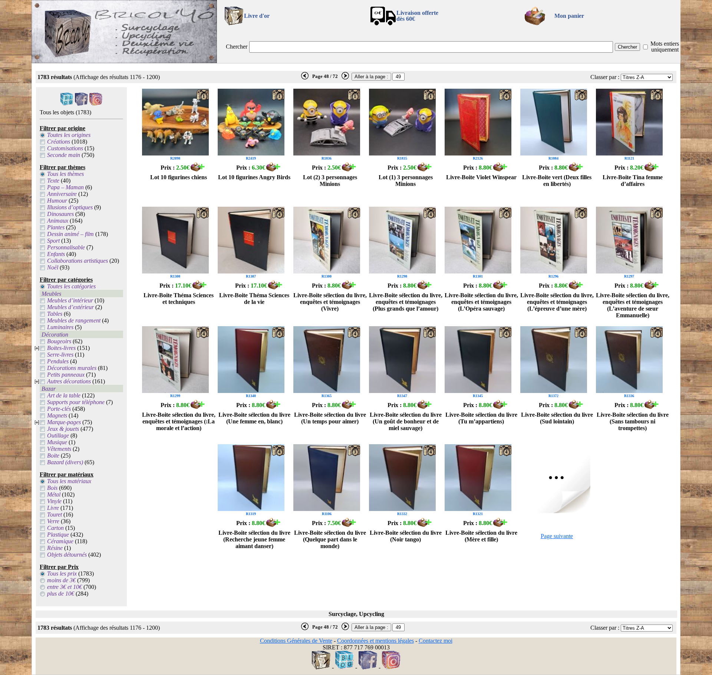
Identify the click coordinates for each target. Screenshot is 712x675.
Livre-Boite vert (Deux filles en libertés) (556, 180)
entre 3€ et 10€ (64, 587)
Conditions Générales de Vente (296, 641)
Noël (52, 267)
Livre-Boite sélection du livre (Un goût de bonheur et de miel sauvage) (406, 421)
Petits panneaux (66, 374)
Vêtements (59, 449)
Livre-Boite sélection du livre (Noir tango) (406, 536)
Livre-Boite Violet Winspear (481, 177)
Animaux (57, 220)
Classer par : (604, 77)
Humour (57, 200)
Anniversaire (62, 194)
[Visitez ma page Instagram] (95, 104)
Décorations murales (71, 368)
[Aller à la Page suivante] (557, 511)
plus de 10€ (60, 593)
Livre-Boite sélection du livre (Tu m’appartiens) (481, 418)
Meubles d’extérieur (70, 307)
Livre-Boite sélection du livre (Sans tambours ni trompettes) (633, 421)
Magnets (57, 415)
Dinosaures (60, 214)
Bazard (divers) (65, 462)
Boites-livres (61, 348)
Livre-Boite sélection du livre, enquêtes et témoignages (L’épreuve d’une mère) (557, 302)
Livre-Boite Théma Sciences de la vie (254, 298)
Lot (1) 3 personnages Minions (406, 180)
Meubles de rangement (73, 320)
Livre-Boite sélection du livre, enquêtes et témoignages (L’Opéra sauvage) (481, 302)
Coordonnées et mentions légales (375, 641)
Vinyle (54, 501)
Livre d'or (257, 16)
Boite (53, 455)
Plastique (58, 534)
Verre (53, 521)
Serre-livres (60, 354)
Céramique (60, 541)
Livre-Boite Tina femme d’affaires (633, 180)
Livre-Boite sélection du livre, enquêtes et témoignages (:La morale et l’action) (178, 421)
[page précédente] (305, 78)
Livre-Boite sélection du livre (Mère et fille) (481, 536)
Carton (55, 528)
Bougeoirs (59, 341)
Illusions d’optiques (70, 207)
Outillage (58, 435)
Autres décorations (69, 381)
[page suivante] (345, 78)
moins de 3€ (61, 580)
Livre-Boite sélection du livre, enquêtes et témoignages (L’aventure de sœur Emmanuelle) (632, 305)
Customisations (65, 148)
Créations (58, 141)
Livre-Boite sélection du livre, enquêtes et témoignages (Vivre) (330, 302)
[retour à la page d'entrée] (124, 61)
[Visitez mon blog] (66, 104)
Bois (52, 488)
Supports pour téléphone (76, 402)
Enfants (56, 254)
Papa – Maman (65, 187)
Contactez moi (435, 641)
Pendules (58, 361)
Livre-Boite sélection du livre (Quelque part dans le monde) (330, 539)
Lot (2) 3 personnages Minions (330, 180)
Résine (55, 548)
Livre (53, 508)
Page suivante (557, 536)
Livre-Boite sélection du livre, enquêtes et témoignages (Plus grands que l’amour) (405, 302)
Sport (53, 240)
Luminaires (60, 327)
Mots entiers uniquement (664, 46)
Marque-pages (64, 422)
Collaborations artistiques (77, 261)
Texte (53, 180)
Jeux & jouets (63, 429)
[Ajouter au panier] (197, 169)
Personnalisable (66, 247)
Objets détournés (67, 554)
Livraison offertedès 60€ (417, 16)
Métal (53, 494)
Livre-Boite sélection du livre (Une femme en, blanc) (254, 418)
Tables (54, 314)
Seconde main (63, 155)
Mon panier (569, 16)
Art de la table (63, 395)
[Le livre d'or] (321, 667)
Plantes (56, 227)
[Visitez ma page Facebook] (81, 104)
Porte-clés (59, 409)
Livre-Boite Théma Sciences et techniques (179, 298)
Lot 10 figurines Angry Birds (254, 177)
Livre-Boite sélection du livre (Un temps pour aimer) (330, 418)
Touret (54, 514)
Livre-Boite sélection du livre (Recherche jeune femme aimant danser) (254, 539)
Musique (57, 442)
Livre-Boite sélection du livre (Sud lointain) (557, 418)
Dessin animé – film (70, 234)
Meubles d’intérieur (70, 300)
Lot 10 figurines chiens (178, 177)
